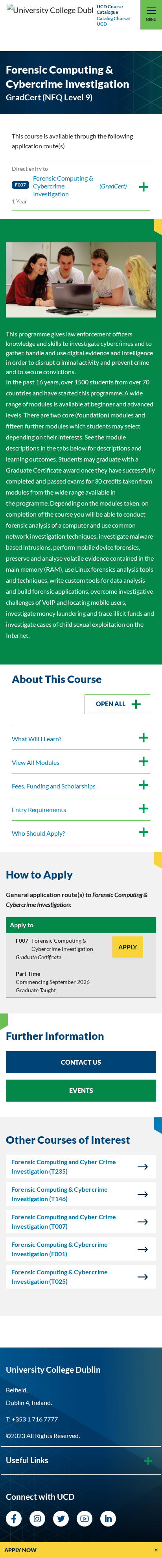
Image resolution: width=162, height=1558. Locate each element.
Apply (127, 947)
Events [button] (81, 1090)
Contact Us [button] (81, 1062)
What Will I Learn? (36, 738)
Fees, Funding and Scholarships (54, 786)
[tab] (81, 875)
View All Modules (35, 762)
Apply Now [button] (20, 1550)
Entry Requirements (39, 809)
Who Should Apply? (38, 833)
